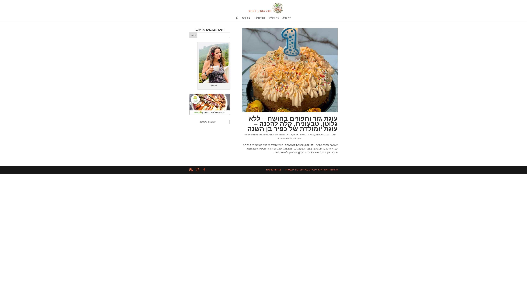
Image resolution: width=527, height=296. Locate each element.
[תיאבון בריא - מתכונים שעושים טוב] (209, 114)
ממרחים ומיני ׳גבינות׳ (253, 135)
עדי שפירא (274, 18)
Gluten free (319, 135)
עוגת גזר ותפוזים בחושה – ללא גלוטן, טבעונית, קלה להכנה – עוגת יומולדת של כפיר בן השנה (292, 123)
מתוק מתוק (297, 138)
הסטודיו (289, 170)
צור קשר (246, 18)
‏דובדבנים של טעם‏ (208, 122)
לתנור (265, 135)
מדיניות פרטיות (273, 170)
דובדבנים (260, 18)
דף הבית (286, 18)
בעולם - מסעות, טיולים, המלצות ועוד (290, 135)
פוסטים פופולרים (284, 138)
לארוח (271, 135)
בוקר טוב (310, 135)
